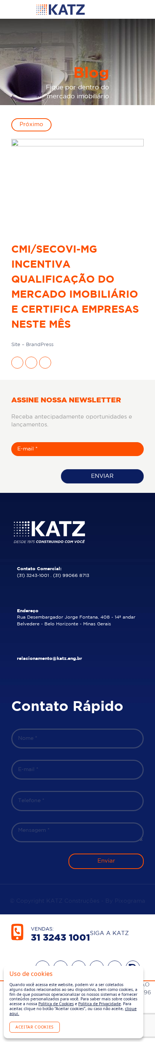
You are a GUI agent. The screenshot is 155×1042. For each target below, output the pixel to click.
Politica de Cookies (56, 1003)
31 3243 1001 (60, 938)
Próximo (31, 124)
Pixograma (130, 901)
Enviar (102, 476)
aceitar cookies (34, 1027)
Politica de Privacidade (99, 1003)
